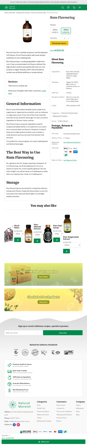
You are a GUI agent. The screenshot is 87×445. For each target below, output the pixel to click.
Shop (78, 411)
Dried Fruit (41, 408)
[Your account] (68, 7)
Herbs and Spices (43, 411)
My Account (61, 405)
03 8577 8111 (14, 418)
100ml (55, 31)
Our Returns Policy (70, 160)
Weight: (53, 25)
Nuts (38, 405)
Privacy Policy (62, 418)
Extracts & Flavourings (38, 12)
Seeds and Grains (43, 415)
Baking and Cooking (23, 12)
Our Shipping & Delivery (72, 142)
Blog (77, 415)
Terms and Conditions (64, 411)
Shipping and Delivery (64, 415)
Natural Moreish (9, 12)
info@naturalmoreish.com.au (19, 421)
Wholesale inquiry (59, 43)
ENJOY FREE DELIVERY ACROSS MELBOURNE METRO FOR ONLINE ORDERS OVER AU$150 (43, 2)
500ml (65, 31)
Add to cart (43, 442)
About (78, 405)
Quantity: (53, 38)
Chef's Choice (63, 121)
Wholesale (79, 408)
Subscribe (63, 333)
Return (59, 421)
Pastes (39, 418)
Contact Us (60, 408)
